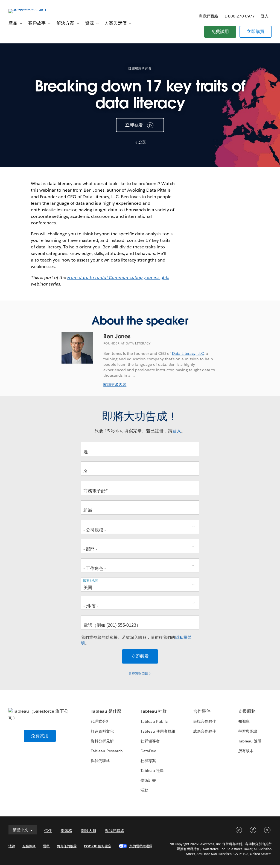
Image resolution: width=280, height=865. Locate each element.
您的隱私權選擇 (140, 846)
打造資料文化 (102, 731)
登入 (265, 16)
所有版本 (245, 750)
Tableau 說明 (249, 741)
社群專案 (148, 760)
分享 (142, 142)
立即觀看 (134, 125)
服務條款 (29, 846)
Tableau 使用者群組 (158, 731)
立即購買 (255, 31)
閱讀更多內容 (114, 384)
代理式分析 (100, 721)
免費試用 (220, 31)
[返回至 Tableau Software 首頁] (28, 9)
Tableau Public (154, 721)
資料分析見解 (102, 741)
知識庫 (244, 721)
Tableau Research (107, 750)
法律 (11, 846)
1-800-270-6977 (239, 16)
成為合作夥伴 (204, 731)
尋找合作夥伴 (204, 721)
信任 (48, 830)
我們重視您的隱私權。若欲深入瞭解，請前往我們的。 (136, 640)
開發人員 (88, 830)
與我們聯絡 (208, 16)
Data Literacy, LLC (188, 353)
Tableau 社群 (154, 711)
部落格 (66, 830)
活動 (144, 790)
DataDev (148, 750)
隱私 (46, 846)
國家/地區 (90, 580)
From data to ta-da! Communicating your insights (118, 277)
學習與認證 (247, 731)
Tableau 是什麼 (106, 711)
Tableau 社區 (152, 770)
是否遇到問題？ (140, 674)
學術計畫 (148, 780)
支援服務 (247, 711)
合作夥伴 (202, 711)
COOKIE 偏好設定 (97, 846)
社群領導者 (150, 741)
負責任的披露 (67, 846)
